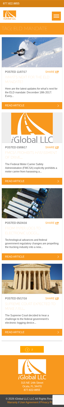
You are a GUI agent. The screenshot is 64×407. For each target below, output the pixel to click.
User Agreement (29, 402)
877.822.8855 (11, 3)
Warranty (12, 402)
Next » (37, 349)
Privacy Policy (48, 402)
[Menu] (56, 16)
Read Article (14, 105)
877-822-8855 (32, 390)
